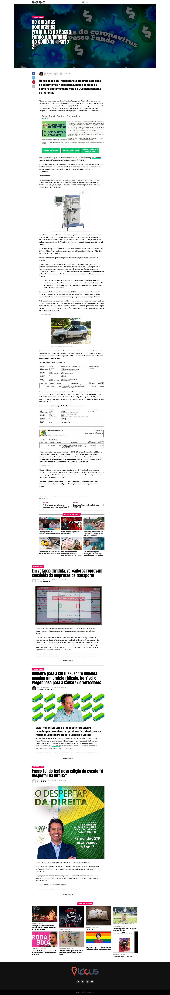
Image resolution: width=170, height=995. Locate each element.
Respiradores (44, 498)
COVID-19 (62, 497)
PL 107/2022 (56, 746)
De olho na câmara (44, 581)
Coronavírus (54, 497)
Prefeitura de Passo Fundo (86, 497)
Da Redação (43, 782)
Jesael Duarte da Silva (53, 75)
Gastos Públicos (71, 497)
